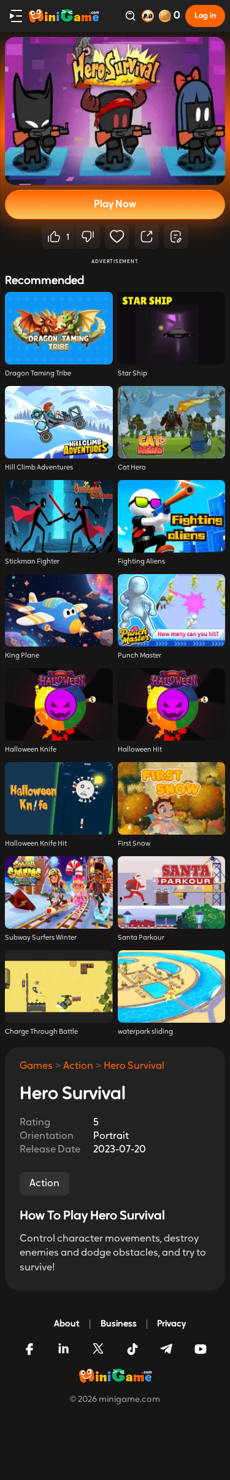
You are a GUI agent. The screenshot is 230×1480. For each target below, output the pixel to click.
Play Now (115, 205)
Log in (205, 16)
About (67, 1324)
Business (119, 1324)
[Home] (64, 16)
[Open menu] (16, 16)
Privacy (171, 1324)
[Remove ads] (148, 16)
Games (36, 1066)
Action (78, 1066)
